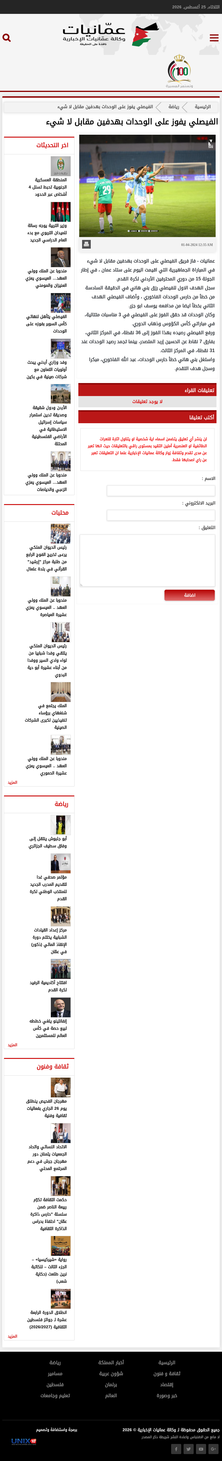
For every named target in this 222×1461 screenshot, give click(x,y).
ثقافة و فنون (166, 1373)
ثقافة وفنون (53, 1066)
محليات (60, 512)
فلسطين (55, 1384)
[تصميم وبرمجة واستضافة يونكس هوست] (24, 1443)
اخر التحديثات (52, 145)
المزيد (12, 782)
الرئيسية (203, 107)
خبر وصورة (167, 1395)
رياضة (174, 107)
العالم (111, 1395)
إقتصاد (166, 1384)
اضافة (189, 595)
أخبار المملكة (111, 1362)
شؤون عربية (111, 1373)
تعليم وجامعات (55, 1395)
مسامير (55, 1373)
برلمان (111, 1384)
